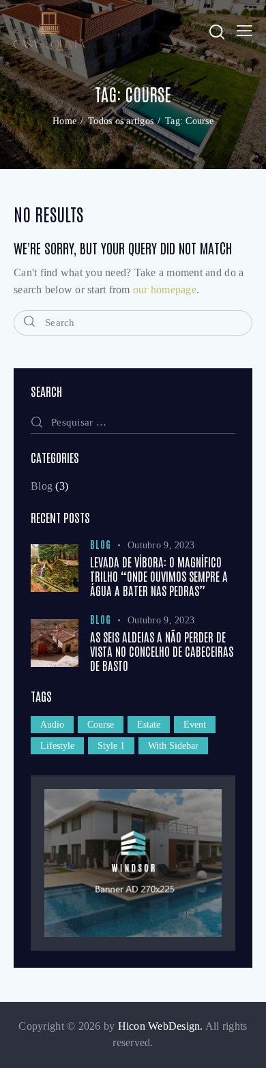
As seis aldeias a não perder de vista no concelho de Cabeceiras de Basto (161, 651)
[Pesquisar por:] (133, 422)
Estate (148, 725)
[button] (244, 31)
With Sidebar (173, 746)
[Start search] (30, 321)
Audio (52, 725)
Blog (42, 486)
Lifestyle (57, 746)
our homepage (164, 289)
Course (100, 725)
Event (194, 725)
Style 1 (111, 746)
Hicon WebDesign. (160, 1026)
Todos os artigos (120, 121)
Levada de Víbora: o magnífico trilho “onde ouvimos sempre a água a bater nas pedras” (159, 576)
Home (64, 121)
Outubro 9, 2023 (161, 545)
